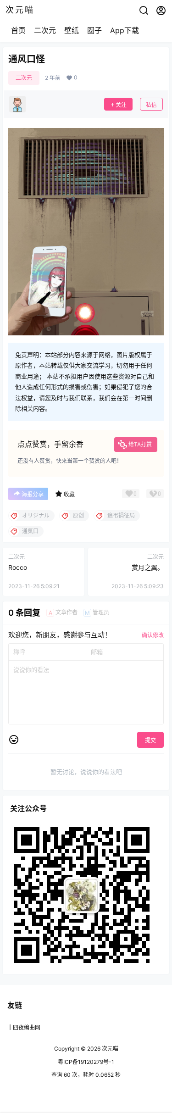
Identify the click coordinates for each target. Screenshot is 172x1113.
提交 (150, 740)
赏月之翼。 (148, 567)
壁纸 (71, 30)
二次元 (45, 30)
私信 (151, 104)
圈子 (94, 30)
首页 (18, 30)
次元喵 (109, 1048)
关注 (121, 104)
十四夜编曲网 (23, 1027)
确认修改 (153, 635)
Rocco (17, 567)
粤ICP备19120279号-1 (86, 1061)
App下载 (124, 30)
